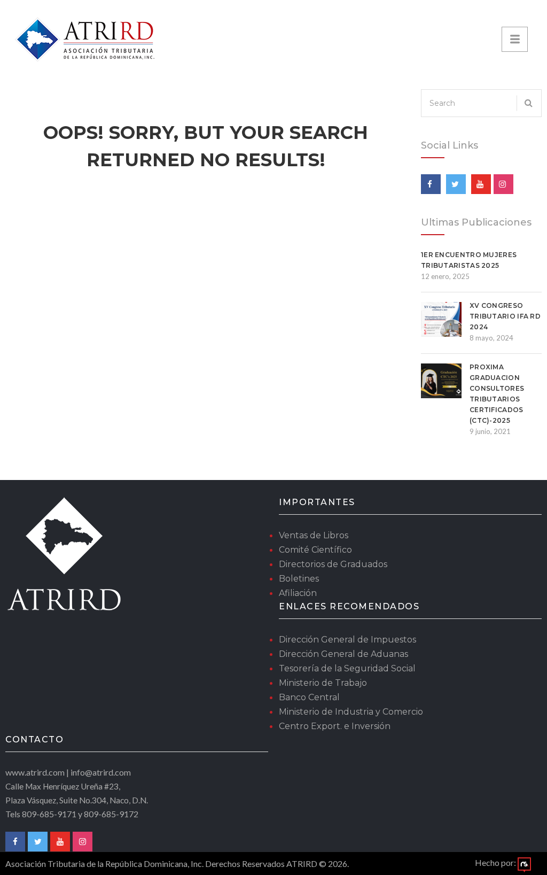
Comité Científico (315, 550)
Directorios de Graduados (333, 564)
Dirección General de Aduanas (343, 654)
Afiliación (298, 593)
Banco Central (309, 697)
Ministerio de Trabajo (323, 683)
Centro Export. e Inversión (334, 726)
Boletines (299, 579)
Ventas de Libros (313, 535)
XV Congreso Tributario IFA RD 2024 (505, 316)
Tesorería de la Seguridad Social (347, 668)
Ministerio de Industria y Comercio (351, 712)
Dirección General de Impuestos (347, 639)
